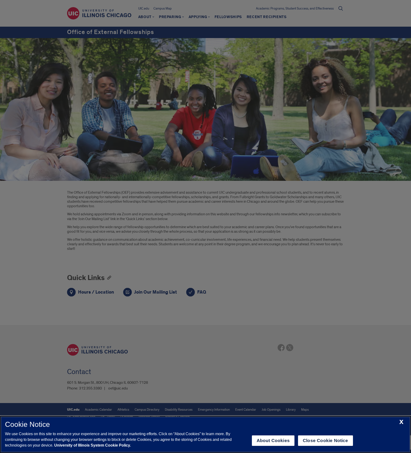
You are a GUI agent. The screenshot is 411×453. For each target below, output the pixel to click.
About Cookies (273, 440)
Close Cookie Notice (325, 440)
